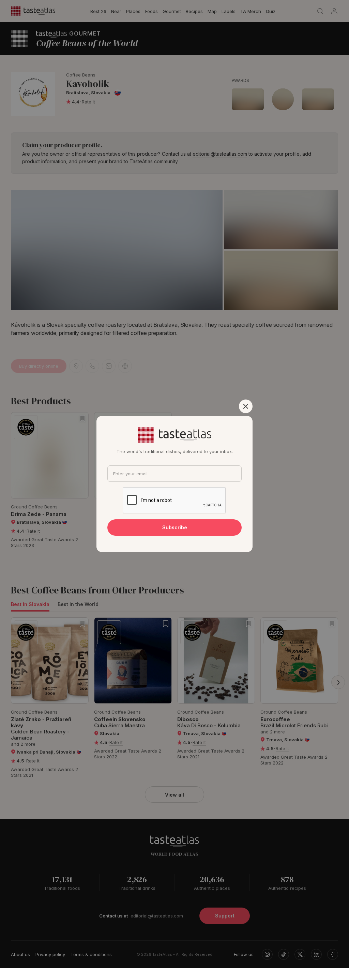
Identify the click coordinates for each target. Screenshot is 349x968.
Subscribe (174, 527)
